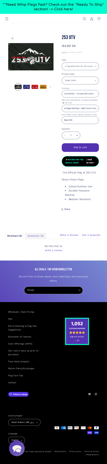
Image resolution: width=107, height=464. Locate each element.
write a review (53, 250)
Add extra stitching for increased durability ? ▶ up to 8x (80, 101)
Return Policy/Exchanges (21, 368)
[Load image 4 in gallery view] (43, 86)
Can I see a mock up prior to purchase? (23, 352)
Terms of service (92, 451)
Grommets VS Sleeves (19, 336)
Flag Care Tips (15, 375)
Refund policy (60, 451)
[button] (6, 18)
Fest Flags (29, 451)
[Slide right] (51, 87)
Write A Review (69, 235)
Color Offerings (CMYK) (20, 343)
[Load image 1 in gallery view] (18, 86)
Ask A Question (91, 235)
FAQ (10, 319)
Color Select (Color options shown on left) (79, 114)
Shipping (64, 52)
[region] (53, 7)
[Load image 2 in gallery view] (26, 86)
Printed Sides (68, 74)
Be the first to (53, 248)
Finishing (65, 88)
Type (64, 60)
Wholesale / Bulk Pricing (21, 312)
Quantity (66, 129)
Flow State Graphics (19, 361)
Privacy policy (75, 451)
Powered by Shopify (43, 451)
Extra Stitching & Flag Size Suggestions (22, 328)
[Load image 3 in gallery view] (34, 86)
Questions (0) (36, 236)
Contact (12, 382)
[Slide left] (11, 87)
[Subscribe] (79, 290)
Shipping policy (92, 454)
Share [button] (67, 209)
